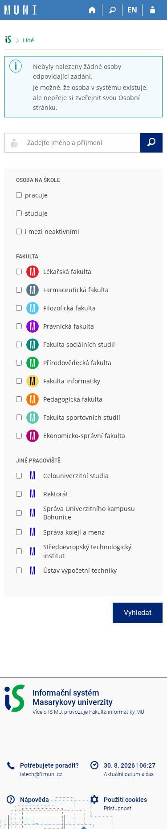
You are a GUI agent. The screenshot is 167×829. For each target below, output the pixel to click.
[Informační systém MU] (8, 39)
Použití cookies (125, 799)
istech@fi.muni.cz (41, 774)
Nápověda (34, 799)
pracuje (36, 195)
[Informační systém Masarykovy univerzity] (20, 10)
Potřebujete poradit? (49, 765)
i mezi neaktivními (52, 231)
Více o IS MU (47, 712)
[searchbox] (82, 143)
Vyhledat (137, 612)
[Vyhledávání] (112, 10)
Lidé (28, 40)
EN (132, 10)
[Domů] (92, 10)
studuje (36, 213)
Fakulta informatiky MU (116, 712)
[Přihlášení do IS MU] (153, 10)
